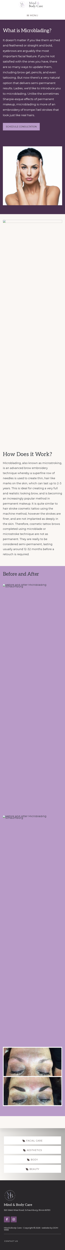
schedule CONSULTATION (21, 126)
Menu (34, 15)
